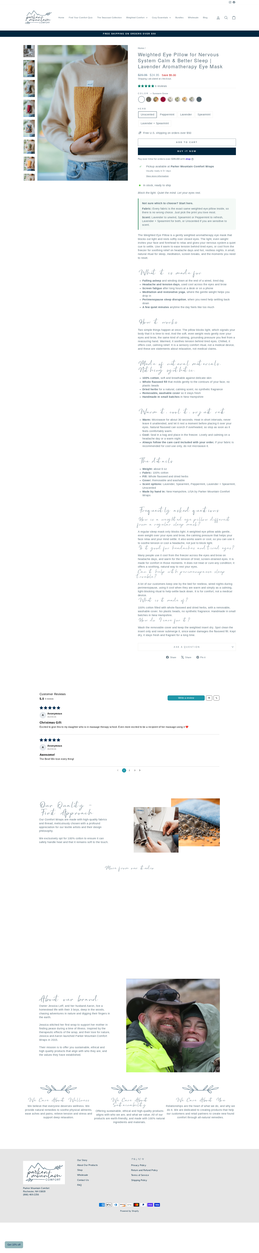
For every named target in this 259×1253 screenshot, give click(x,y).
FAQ (79, 1185)
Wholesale (193, 17)
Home (61, 17)
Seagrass (192, 99)
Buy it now (186, 151)
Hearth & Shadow (149, 99)
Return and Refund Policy (144, 1170)
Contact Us (83, 1180)
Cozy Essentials (160, 17)
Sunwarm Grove (141, 99)
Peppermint (167, 114)
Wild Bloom (156, 99)
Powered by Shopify (129, 1211)
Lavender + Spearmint (155, 123)
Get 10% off (13, 1244)
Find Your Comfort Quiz (81, 17)
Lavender (186, 114)
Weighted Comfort (135, 17)
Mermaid (177, 99)
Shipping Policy (139, 1180)
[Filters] (209, 698)
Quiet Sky (199, 99)
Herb (142, 108)
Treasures (185, 99)
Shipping (142, 78)
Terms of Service (140, 1175)
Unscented (147, 114)
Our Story (82, 1160)
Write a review (186, 698)
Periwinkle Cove (170, 99)
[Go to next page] (140, 770)
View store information (157, 176)
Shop (80, 1170)
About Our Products (87, 1165)
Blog (205, 17)
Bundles (179, 17)
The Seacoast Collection (109, 17)
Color (153, 93)
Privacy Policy (138, 1165)
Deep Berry (163, 99)
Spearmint (204, 114)
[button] (146, 86)
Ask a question (187, 647)
